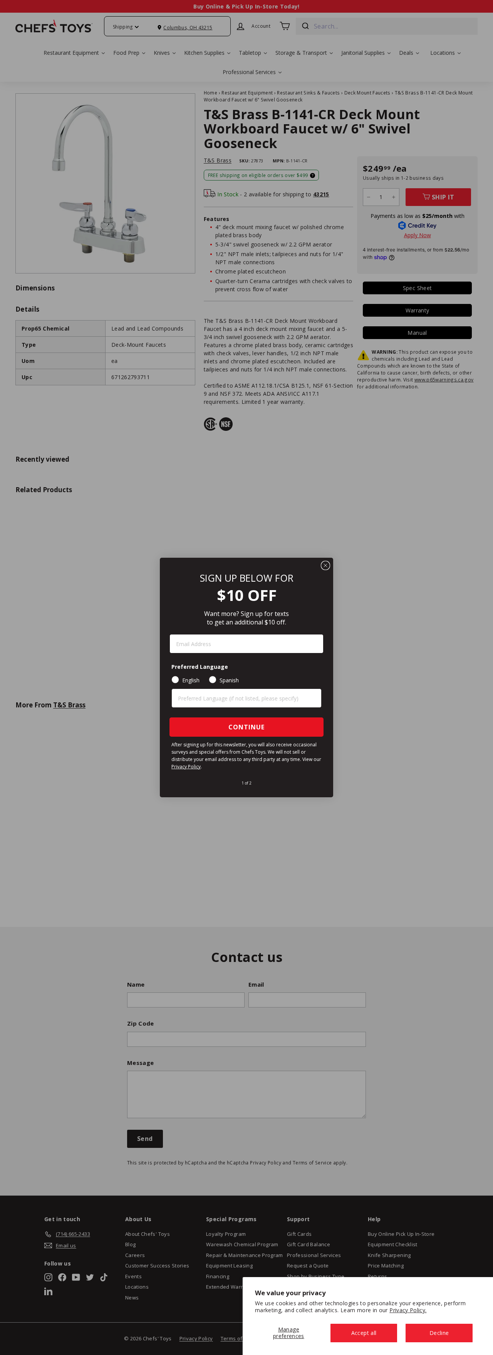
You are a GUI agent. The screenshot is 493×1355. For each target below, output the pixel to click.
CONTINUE (246, 727)
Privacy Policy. (407, 1310)
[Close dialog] (325, 565)
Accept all (364, 1332)
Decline (439, 1332)
